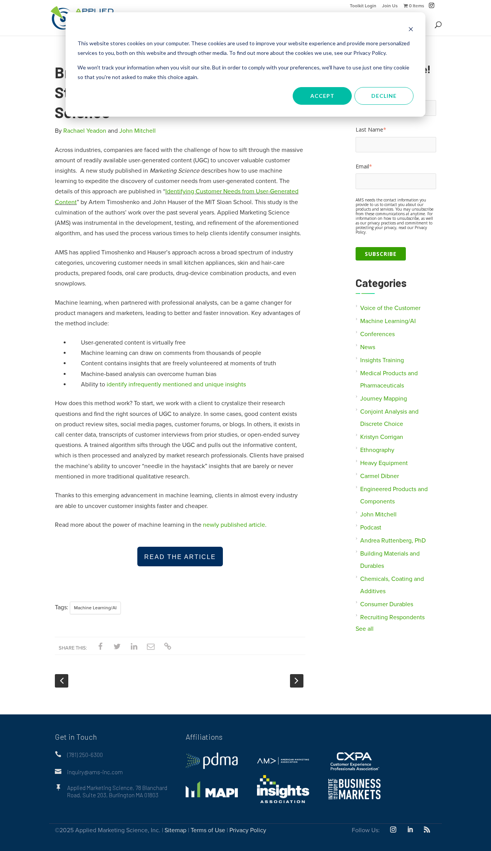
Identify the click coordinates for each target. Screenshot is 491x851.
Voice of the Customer (390, 308)
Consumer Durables (386, 604)
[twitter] (117, 647)
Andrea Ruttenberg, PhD (393, 540)
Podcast (370, 527)
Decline (384, 95)
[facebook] (100, 647)
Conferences (377, 334)
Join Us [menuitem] (390, 5)
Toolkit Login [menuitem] (363, 5)
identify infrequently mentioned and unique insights (175, 384)
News (367, 347)
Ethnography (377, 450)
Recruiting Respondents (392, 617)
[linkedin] (134, 647)
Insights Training (382, 360)
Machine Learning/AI (95, 607)
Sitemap (175, 830)
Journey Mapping (383, 398)
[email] (150, 647)
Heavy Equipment (384, 463)
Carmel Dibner (379, 476)
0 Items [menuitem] (416, 5)
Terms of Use (208, 830)
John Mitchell (137, 131)
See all (365, 629)
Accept (322, 95)
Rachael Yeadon (84, 131)
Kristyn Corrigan (381, 437)
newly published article (234, 525)
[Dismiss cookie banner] (411, 29)
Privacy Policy (247, 830)
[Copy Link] (167, 647)
